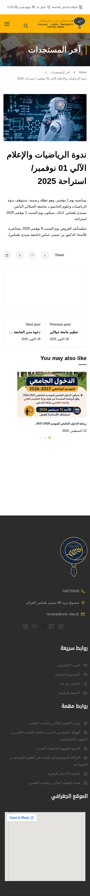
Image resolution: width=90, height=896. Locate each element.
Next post (33, 324)
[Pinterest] (32, 255)
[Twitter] (45, 255)
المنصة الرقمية (69, 693)
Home (83, 72)
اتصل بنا (41, 7)
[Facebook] (19, 255)
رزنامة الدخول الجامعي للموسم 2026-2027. (61, 423)
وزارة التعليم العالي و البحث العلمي (54, 723)
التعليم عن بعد (70, 683)
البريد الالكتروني (68, 665)
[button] (49, 437)
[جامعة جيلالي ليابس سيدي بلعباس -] (62, 23)
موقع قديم (25, 7)
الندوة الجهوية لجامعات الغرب (58, 748)
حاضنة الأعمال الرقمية (64, 774)
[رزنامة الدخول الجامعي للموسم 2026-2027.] (52, 394)
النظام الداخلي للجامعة (65, 7)
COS (10, 7)
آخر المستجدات (60, 72)
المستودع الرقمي (67, 674)
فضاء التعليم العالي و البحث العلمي (54, 783)
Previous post (60, 324)
